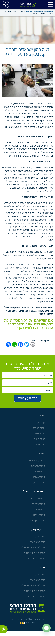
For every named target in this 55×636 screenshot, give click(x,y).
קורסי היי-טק (39, 482)
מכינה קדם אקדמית (36, 558)
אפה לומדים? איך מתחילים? (32, 547)
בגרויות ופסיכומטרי (36, 460)
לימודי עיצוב (39, 509)
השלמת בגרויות (38, 536)
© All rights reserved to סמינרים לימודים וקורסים (27, 619)
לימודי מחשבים (38, 466)
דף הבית (41, 422)
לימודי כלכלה (39, 515)
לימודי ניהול (39, 471)
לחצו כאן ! (24, 327)
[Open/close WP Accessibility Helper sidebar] (4, 629)
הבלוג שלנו (40, 433)
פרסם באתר (39, 439)
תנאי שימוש (40, 444)
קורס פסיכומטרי (37, 542)
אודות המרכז (39, 428)
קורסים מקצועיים (37, 520)
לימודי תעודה (39, 477)
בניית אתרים (30, 622)
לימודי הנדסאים (37, 498)
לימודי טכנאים (38, 504)
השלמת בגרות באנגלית (34, 553)
